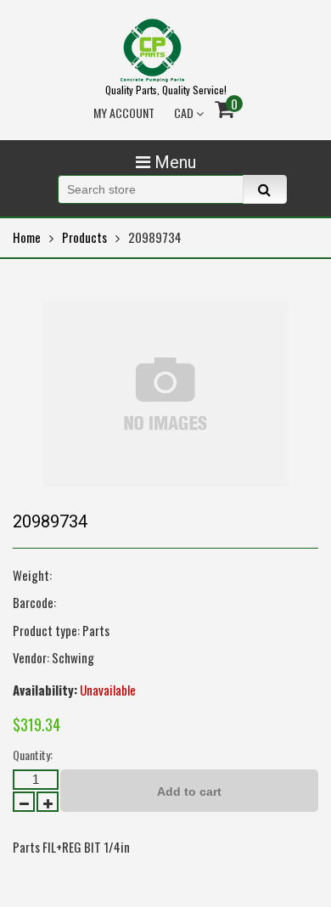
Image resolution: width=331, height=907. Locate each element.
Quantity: (33, 754)
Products (84, 237)
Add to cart (189, 791)
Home (27, 237)
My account (123, 112)
